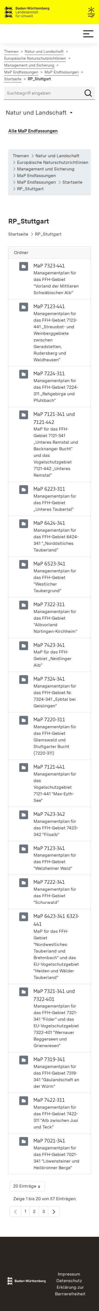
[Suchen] (88, 93)
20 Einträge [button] (29, 1187)
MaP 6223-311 (49, 488)
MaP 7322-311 (49, 604)
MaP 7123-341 (49, 848)
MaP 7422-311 (49, 1100)
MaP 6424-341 (49, 523)
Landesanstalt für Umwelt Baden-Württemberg (36, 12)
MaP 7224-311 (49, 373)
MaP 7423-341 (49, 645)
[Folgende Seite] (54, 1211)
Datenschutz (69, 1280)
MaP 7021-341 (49, 1140)
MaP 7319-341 (49, 1059)
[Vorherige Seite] (15, 1211)
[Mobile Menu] (88, 33)
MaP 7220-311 (49, 719)
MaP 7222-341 (49, 882)
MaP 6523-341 (49, 563)
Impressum (69, 1274)
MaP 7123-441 (49, 306)
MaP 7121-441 (49, 766)
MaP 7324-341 (49, 678)
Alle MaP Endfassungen (33, 131)
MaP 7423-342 (49, 814)
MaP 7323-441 (49, 265)
